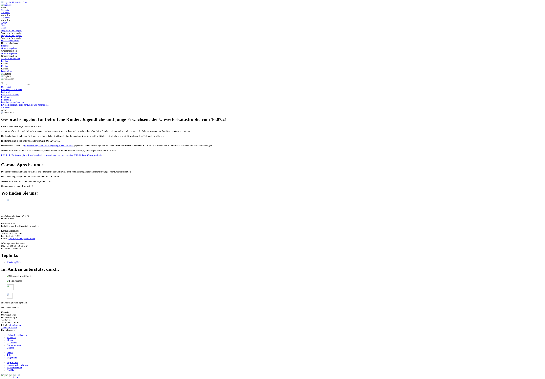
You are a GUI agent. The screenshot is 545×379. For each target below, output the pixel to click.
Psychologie (6, 97)
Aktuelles (5, 12)
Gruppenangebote (9, 48)
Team (3, 25)
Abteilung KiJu (14, 262)
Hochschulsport (14, 345)
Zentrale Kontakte (9, 327)
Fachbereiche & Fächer (11, 89)
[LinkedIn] (19, 376)
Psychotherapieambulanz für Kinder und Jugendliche (25, 105)
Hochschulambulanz (10, 40)
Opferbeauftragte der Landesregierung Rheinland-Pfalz (49, 145)
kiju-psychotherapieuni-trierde (22, 238)
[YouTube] (11, 376)
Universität (6, 87)
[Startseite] (14, 2)
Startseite (5, 10)
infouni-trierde (15, 325)
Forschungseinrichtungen (12, 102)
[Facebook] (3, 376)
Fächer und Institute (10, 94)
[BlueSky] (7, 376)
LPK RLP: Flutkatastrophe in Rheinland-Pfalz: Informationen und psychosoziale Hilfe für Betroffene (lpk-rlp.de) (51, 155)
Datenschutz (6, 71)
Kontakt (4, 61)
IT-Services (12, 342)
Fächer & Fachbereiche (17, 335)
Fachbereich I (7, 92)
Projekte (5, 46)
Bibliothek (11, 337)
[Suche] (2, 82)
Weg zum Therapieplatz (11, 30)
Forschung (6, 100)
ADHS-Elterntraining (10, 58)
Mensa (10, 340)
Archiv (4, 23)
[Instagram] (15, 376)
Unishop (10, 348)
